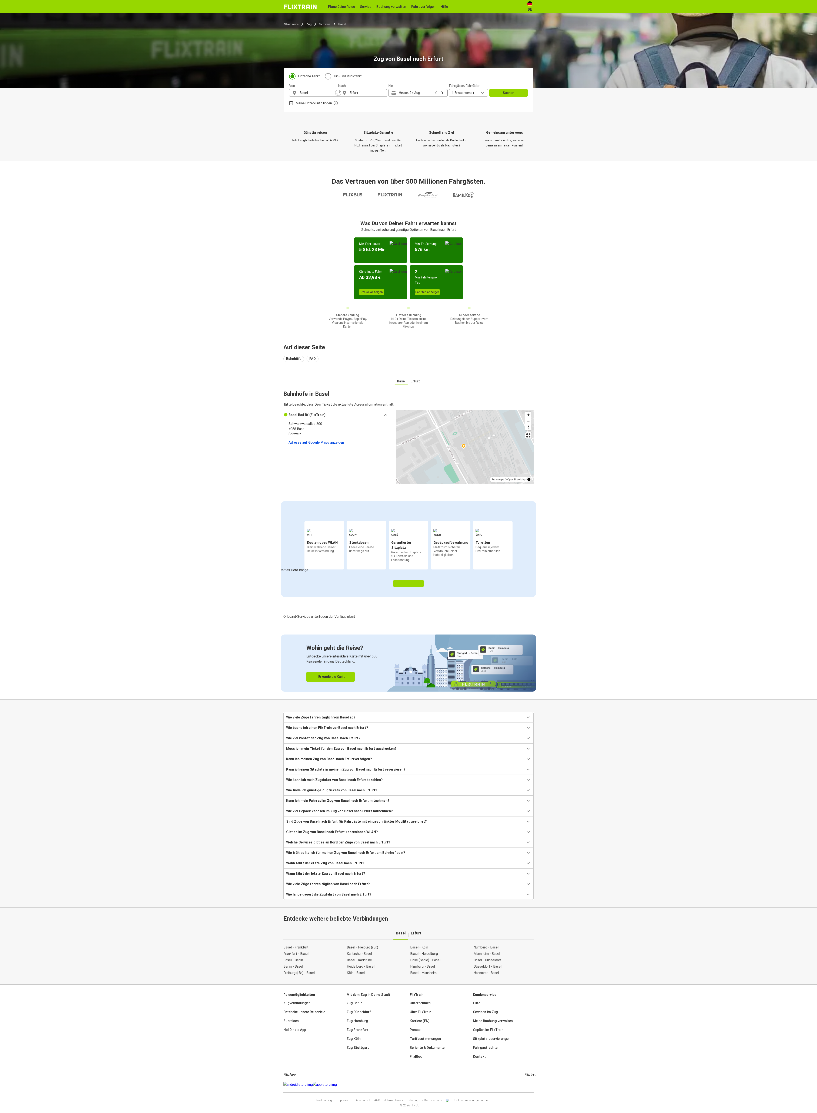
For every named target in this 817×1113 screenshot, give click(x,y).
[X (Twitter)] (530, 1085)
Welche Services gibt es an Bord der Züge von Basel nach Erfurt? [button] (338, 842)
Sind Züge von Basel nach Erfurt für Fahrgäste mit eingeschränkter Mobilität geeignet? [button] (356, 821)
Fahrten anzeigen (427, 292)
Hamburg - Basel (422, 966)
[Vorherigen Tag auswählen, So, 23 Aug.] (435, 92)
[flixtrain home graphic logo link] (300, 7)
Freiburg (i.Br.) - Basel (299, 973)
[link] (408, 663)
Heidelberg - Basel (360, 966)
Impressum (344, 1100)
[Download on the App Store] (325, 1084)
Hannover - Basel (486, 973)
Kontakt (479, 1057)
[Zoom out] (528, 421)
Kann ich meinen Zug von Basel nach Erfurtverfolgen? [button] (329, 759)
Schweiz (325, 24)
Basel (342, 24)
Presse (415, 1030)
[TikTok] (531, 1085)
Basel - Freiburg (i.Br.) (362, 947)
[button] (337, 415)
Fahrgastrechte (485, 1048)
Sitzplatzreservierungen (491, 1039)
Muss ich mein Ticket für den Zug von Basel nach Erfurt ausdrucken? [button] (341, 749)
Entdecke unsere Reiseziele (304, 1012)
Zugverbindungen (296, 1003)
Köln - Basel (356, 973)
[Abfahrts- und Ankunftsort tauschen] (338, 93)
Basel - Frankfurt (296, 947)
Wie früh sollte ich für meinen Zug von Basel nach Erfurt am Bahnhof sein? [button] (345, 853)
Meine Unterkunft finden (314, 103)
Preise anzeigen (372, 292)
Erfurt (415, 381)
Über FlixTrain (420, 1012)
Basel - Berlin (293, 960)
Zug (308, 24)
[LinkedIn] (529, 1085)
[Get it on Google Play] (298, 1084)
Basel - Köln (419, 947)
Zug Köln (354, 1039)
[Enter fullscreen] (528, 435)
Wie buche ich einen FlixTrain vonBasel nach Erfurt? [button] (327, 728)
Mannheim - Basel (487, 954)
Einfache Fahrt (309, 76)
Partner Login (325, 1100)
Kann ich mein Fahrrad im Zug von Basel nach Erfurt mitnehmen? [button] (337, 801)
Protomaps (497, 479)
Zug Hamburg (357, 1021)
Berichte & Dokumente (427, 1048)
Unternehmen (420, 1003)
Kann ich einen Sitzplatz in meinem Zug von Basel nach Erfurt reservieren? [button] (345, 769)
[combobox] (317, 92)
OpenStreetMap (516, 479)
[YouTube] (527, 1085)
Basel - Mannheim (423, 973)
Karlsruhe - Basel (359, 954)
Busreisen (291, 1021)
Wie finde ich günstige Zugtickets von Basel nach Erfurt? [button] (331, 790)
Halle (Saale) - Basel (425, 960)
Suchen (508, 93)
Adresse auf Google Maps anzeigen (316, 442)
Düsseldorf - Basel (487, 966)
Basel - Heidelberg (424, 954)
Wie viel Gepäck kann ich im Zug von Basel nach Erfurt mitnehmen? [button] (339, 811)
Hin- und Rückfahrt (348, 76)
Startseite (291, 24)
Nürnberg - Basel (486, 947)
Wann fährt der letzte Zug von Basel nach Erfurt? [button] (325, 874)
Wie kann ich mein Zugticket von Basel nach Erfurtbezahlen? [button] (334, 780)
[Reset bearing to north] (528, 427)
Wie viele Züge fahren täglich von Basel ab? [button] (320, 717)
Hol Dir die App (294, 1030)
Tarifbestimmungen (425, 1039)
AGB (377, 1100)
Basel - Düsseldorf (487, 960)
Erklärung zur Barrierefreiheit (424, 1100)
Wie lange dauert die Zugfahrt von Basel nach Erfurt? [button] (328, 894)
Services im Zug (485, 1012)
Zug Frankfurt (358, 1030)
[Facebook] (525, 1085)
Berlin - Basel (293, 966)
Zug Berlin (354, 1003)
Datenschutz (363, 1100)
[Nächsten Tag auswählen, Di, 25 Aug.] (442, 92)
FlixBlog (416, 1057)
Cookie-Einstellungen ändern (471, 1100)
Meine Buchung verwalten (493, 1021)
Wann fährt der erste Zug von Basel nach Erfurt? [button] (325, 863)
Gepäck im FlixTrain (488, 1030)
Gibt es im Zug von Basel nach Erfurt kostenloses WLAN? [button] (332, 832)
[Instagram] (526, 1085)
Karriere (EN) (420, 1021)
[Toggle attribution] (528, 479)
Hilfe (476, 1003)
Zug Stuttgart (358, 1048)
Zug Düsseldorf (359, 1012)
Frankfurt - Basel (296, 954)
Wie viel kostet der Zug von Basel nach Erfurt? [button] (323, 738)
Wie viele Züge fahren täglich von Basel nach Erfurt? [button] (328, 884)
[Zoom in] (528, 415)
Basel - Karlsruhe (359, 960)
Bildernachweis (393, 1100)
